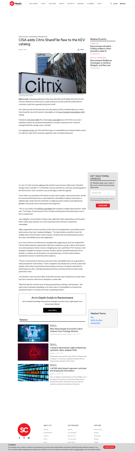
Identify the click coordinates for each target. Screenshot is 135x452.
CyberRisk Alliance (48, 432)
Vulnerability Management (38, 36)
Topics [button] (43, 3)
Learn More (52, 310)
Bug (92, 317)
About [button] (99, 3)
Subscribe (102, 205)
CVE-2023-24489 (33, 120)
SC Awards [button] (90, 3)
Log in (115, 3)
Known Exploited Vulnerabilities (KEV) (71, 112)
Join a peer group (72, 439)
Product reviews (98, 429)
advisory (42, 185)
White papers (97, 436)
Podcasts (96, 442)
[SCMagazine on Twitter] (24, 438)
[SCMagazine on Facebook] (19, 438)
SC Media (46, 429)
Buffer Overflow (96, 320)
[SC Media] (15, 3)
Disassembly (95, 323)
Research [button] (81, 3)
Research (96, 432)
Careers (45, 439)
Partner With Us (71, 442)
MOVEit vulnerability (45, 209)
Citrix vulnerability (54, 120)
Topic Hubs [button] (52, 3)
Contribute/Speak (72, 432)
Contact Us (46, 436)
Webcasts (96, 439)
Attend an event (71, 436)
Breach (53, 325)
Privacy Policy (106, 200)
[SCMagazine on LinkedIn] (29, 438)
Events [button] (61, 3)
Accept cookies (109, 447)
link (54, 190)
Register (122, 3)
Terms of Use (98, 200)
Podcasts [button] (70, 3)
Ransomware (23, 36)
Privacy (45, 442)
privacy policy (79, 449)
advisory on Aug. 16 (30, 130)
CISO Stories (33, 3)
